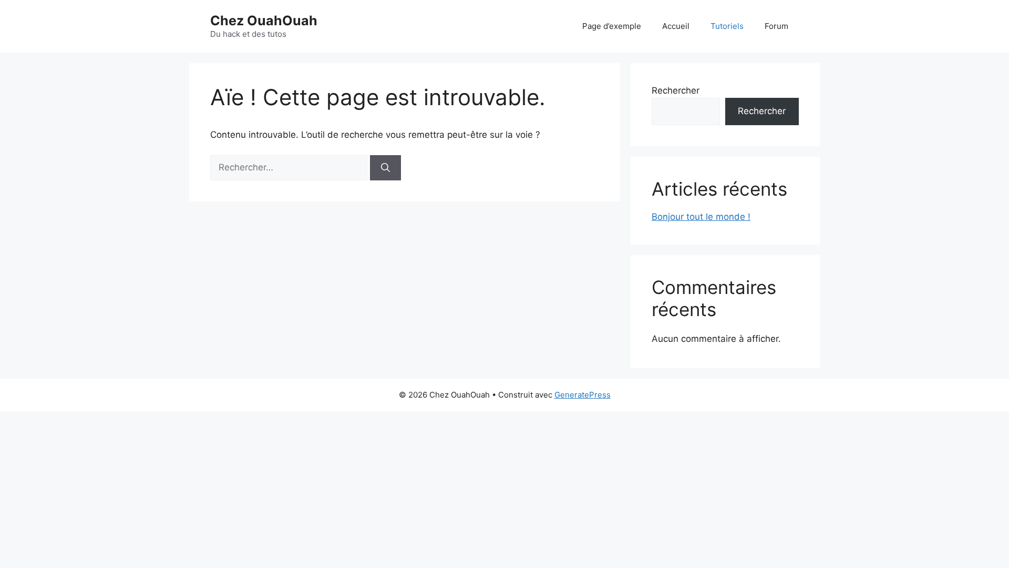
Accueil (675, 26)
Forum (776, 26)
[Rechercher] (385, 167)
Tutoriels (727, 26)
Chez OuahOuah (263, 20)
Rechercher (675, 90)
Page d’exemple (611, 26)
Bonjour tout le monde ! (701, 216)
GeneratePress (582, 395)
